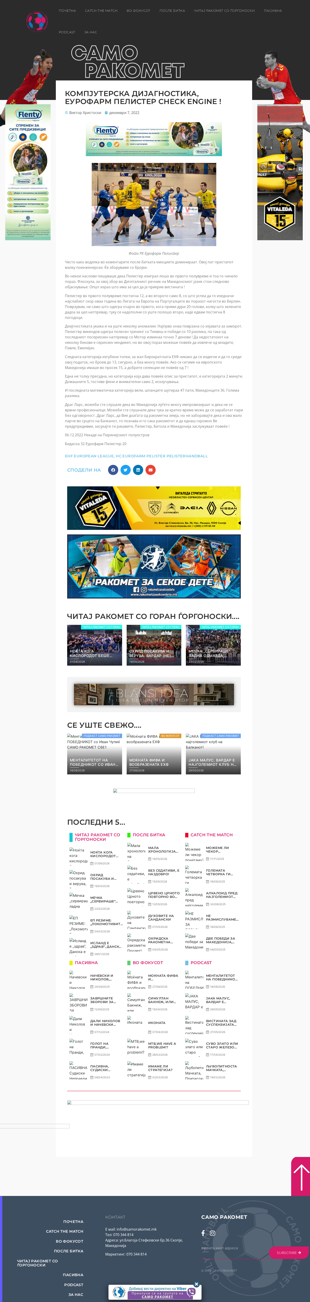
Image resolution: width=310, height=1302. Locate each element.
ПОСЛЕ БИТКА (172, 11)
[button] (113, 470)
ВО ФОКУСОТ (138, 11)
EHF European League (89, 456)
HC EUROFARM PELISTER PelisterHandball (162, 456)
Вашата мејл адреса (219, 1248)
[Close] (196, 1284)
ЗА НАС (90, 32)
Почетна (67, 11)
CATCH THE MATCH (101, 11)
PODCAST (67, 32)
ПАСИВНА (273, 11)
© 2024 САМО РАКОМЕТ (219, 1270)
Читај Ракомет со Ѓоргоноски (224, 11)
